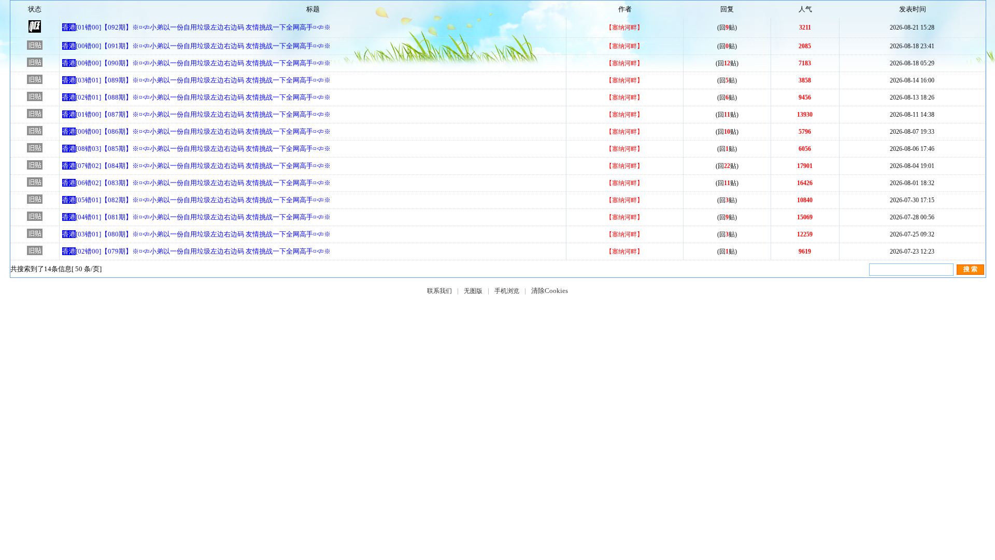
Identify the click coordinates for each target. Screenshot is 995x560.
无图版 (473, 291)
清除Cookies (549, 291)
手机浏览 (506, 291)
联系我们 (439, 291)
